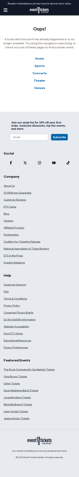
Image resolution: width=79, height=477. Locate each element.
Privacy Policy (12, 305)
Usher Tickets (12, 383)
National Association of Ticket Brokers (26, 248)
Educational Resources (17, 340)
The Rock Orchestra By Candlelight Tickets (29, 369)
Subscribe (59, 137)
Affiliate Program (14, 227)
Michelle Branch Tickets (18, 404)
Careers (8, 220)
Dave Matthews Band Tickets (21, 390)
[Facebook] (11, 163)
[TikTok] (68, 163)
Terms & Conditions (15, 298)
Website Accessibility (16, 326)
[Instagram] (39, 163)
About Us (9, 185)
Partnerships (11, 234)
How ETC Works (13, 333)
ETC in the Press (13, 255)
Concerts (40, 73)
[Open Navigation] (5, 10)
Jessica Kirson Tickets (16, 418)
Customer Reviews (15, 199)
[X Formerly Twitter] (25, 163)
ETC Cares (10, 206)
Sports (40, 66)
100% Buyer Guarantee (17, 192)
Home (39, 58)
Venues (39, 88)
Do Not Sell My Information (20, 319)
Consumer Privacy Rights (18, 312)
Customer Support (15, 284)
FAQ (6, 291)
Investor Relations (14, 262)
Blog (6, 213)
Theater (39, 80)
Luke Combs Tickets (16, 411)
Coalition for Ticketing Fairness (22, 241)
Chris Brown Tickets (15, 376)
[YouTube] (54, 163)
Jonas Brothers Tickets (17, 397)
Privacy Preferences (16, 347)
